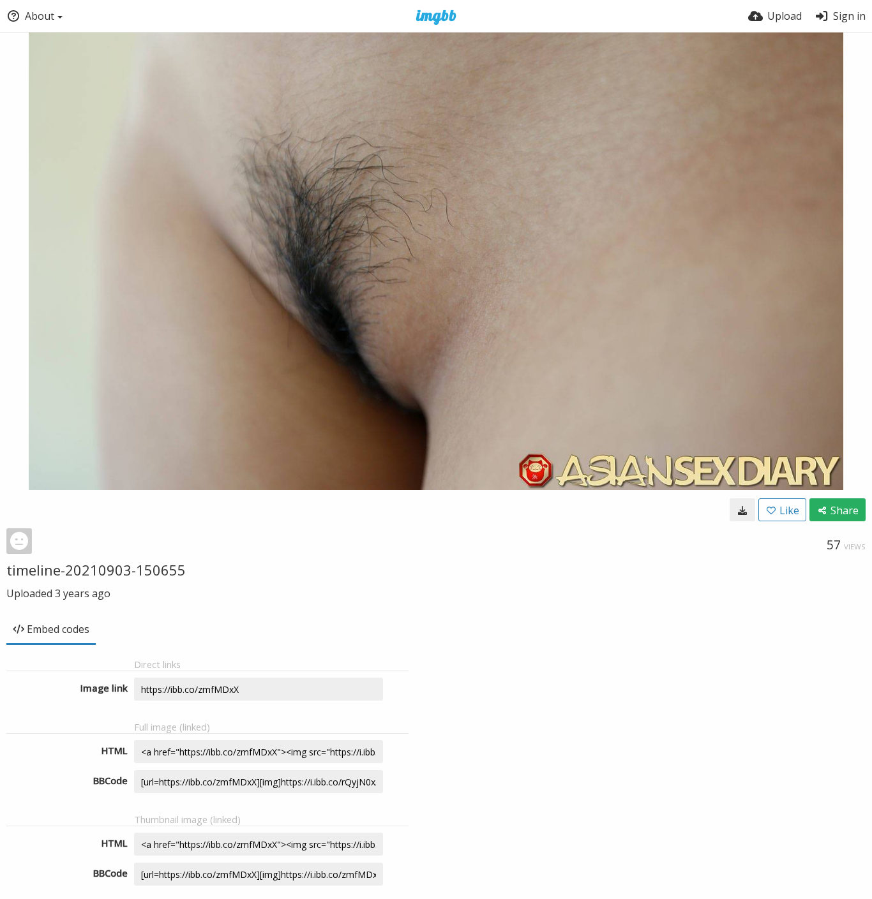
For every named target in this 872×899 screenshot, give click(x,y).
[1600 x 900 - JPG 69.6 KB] (742, 509)
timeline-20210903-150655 (96, 569)
